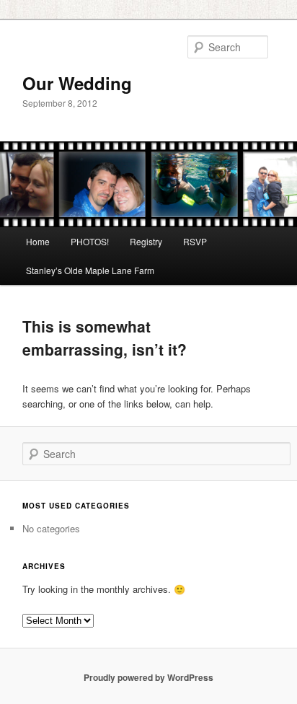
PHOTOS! (90, 241)
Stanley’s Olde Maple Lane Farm (90, 270)
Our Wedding (77, 83)
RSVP (195, 241)
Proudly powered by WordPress (148, 677)
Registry (146, 241)
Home (38, 241)
